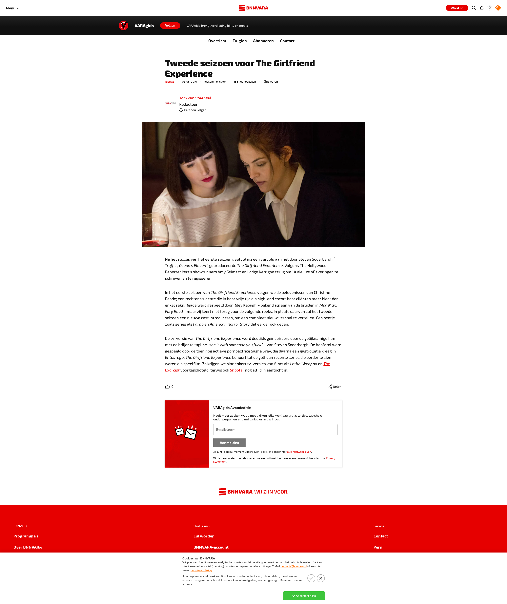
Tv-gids (240, 40)
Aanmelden (229, 442)
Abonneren (263, 40)
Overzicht (217, 40)
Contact (287, 40)
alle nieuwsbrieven (299, 451)
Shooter (237, 370)
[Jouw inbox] (481, 8)
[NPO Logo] (498, 8)
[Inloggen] (489, 8)
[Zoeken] (473, 8)
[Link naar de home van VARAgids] (123, 25)
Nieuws (169, 81)
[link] (170, 103)
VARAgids (144, 25)
